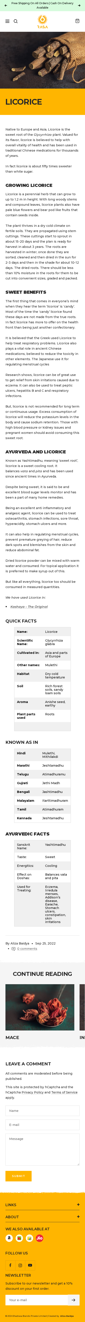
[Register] (73, 1300)
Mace (12, 1037)
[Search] (16, 21)
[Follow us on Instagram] (20, 1265)
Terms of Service (64, 1092)
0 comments (27, 949)
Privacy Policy (33, 1092)
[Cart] (77, 21)
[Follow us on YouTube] (30, 1265)
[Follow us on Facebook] (10, 1265)
